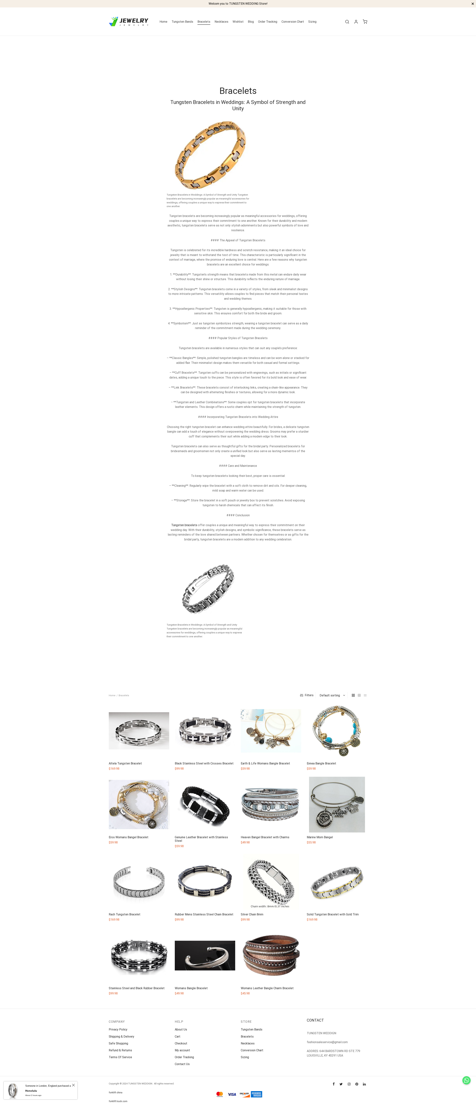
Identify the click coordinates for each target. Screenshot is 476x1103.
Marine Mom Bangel (320, 837)
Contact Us (182, 1064)
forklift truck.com (118, 1101)
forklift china (115, 1092)
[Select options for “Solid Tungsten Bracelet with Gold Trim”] (337, 901)
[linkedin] (364, 1084)
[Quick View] (147, 750)
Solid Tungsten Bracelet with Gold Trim (333, 914)
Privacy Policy (118, 1029)
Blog (251, 21)
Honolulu (31, 1090)
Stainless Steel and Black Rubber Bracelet (137, 988)
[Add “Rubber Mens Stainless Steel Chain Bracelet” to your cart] (205, 901)
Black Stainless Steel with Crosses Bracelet (204, 763)
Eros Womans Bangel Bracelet (128, 837)
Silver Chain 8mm (252, 914)
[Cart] (365, 22)
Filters (309, 695)
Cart (177, 1036)
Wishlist (238, 21)
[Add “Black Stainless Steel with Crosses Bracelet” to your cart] (205, 750)
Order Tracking (267, 21)
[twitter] (341, 1084)
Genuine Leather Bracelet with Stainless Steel (201, 839)
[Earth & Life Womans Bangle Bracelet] (271, 731)
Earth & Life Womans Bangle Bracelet (265, 763)
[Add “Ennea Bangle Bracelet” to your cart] (337, 750)
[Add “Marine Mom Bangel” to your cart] (337, 823)
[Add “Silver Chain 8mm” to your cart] (271, 901)
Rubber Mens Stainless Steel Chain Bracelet (204, 914)
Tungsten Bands (182, 21)
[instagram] (349, 1084)
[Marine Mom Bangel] (337, 805)
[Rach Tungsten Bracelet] (139, 882)
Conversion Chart (293, 21)
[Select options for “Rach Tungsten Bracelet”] (139, 901)
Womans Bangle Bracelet (191, 988)
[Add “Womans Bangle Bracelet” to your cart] (205, 974)
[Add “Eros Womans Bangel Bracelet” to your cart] (139, 823)
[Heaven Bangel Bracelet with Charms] (271, 805)
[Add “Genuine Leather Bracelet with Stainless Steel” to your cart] (205, 823)
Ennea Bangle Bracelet (321, 763)
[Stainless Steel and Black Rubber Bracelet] (139, 955)
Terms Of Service (120, 1057)
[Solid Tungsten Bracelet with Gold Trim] (337, 882)
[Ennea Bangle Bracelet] (337, 731)
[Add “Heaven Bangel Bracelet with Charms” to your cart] (271, 823)
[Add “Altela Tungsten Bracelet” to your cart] (139, 750)
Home (163, 21)
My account (182, 1050)
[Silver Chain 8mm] (271, 882)
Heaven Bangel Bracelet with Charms (265, 837)
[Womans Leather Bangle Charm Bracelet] (271, 955)
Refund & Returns (120, 1050)
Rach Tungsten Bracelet (124, 914)
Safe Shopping (118, 1043)
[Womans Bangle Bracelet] (205, 955)
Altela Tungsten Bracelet (125, 763)
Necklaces (221, 21)
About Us (181, 1029)
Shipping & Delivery (121, 1036)
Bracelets (203, 21)
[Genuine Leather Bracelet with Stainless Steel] (205, 805)
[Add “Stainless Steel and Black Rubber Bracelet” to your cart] (139, 974)
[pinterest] (357, 1084)
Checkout (181, 1043)
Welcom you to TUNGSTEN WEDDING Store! (238, 3)
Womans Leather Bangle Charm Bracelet (267, 988)
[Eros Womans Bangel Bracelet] (139, 805)
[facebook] (333, 1084)
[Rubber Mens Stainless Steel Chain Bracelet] (205, 882)
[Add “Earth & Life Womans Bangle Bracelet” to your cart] (271, 750)
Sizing (312, 21)
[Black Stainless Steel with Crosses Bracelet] (205, 731)
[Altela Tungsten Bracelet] (139, 731)
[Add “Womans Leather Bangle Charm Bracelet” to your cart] (271, 974)
